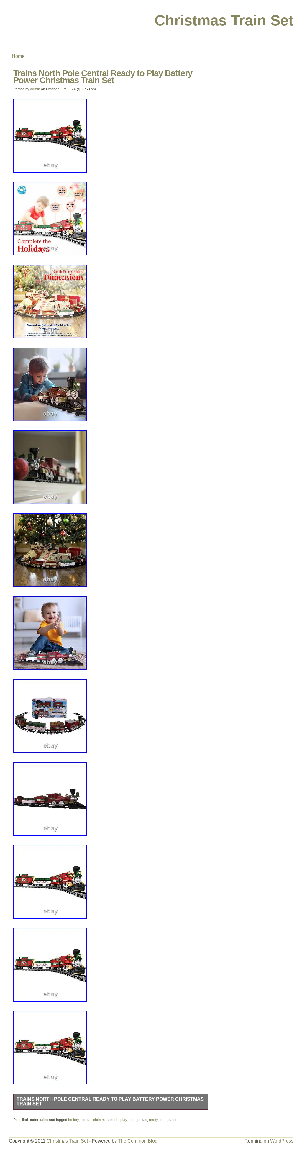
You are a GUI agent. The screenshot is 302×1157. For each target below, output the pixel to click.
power (142, 1120)
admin (35, 89)
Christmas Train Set (224, 20)
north (114, 1120)
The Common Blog (137, 1140)
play (123, 1120)
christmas (101, 1120)
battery (73, 1120)
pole (132, 1120)
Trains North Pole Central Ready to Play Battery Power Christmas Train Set (110, 1101)
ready (153, 1120)
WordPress (281, 1140)
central (86, 1120)
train (163, 1120)
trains (43, 1120)
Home (18, 56)
